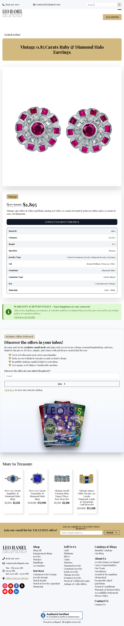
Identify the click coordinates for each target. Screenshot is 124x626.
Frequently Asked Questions (103, 582)
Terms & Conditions (105, 586)
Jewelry (37, 556)
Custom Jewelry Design (45, 574)
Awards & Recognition (106, 574)
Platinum (68, 553)
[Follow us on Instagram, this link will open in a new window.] (5, 585)
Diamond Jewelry (72, 565)
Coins (67, 559)
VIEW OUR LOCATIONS (17, 578)
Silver (67, 556)
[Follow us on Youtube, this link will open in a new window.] (5, 591)
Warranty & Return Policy (107, 589)
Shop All (37, 550)
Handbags (38, 562)
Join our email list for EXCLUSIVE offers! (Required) (81, 528)
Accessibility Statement (106, 592)
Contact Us (100, 604)
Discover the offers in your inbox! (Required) (27, 371)
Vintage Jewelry (72, 574)
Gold (66, 550)
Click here (9, 390)
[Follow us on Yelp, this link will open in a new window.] (10, 591)
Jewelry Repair (40, 577)
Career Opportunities (105, 565)
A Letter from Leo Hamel (107, 562)
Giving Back (100, 577)
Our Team (100, 568)
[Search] (119, 5)
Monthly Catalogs (103, 550)
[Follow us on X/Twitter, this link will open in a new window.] (22, 585)
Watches (37, 559)
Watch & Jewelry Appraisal (46, 583)
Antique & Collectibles (75, 584)
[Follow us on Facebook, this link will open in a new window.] (16, 585)
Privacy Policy (101, 595)
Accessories (39, 565)
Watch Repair (39, 580)
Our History (100, 571)
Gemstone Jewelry (73, 568)
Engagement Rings (42, 553)
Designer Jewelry (72, 577)
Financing (38, 586)
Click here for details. (24, 317)
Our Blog (99, 553)
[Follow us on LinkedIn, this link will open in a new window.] (16, 591)
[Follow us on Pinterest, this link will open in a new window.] (10, 585)
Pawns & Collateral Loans (77, 580)
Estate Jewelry (71, 571)
